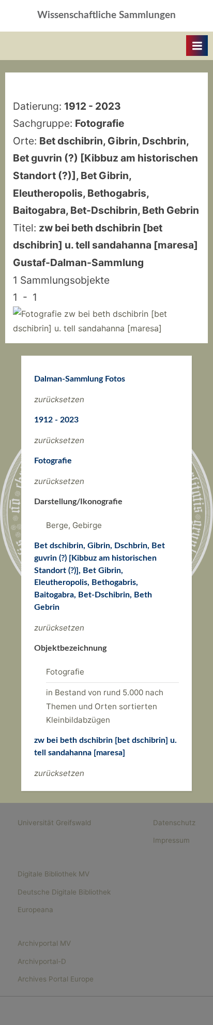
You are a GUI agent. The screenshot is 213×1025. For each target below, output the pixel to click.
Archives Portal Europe (56, 979)
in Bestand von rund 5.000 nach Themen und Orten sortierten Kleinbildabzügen (104, 706)
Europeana (35, 909)
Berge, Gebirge (74, 525)
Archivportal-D (42, 961)
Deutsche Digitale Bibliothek (64, 892)
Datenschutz (174, 822)
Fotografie (65, 672)
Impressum (171, 840)
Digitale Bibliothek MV (53, 874)
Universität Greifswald (54, 822)
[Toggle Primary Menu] (197, 45)
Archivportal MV (44, 943)
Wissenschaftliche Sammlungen (106, 15)
